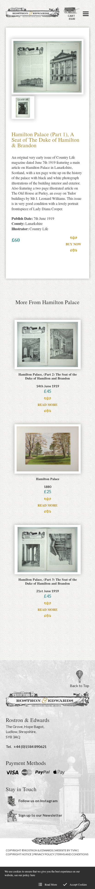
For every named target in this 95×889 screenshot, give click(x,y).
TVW (74, 850)
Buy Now (73, 244)
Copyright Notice (19, 854)
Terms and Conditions (72, 854)
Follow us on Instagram (38, 800)
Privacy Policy (43, 854)
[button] (85, 13)
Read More (47, 404)
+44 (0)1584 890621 (30, 746)
